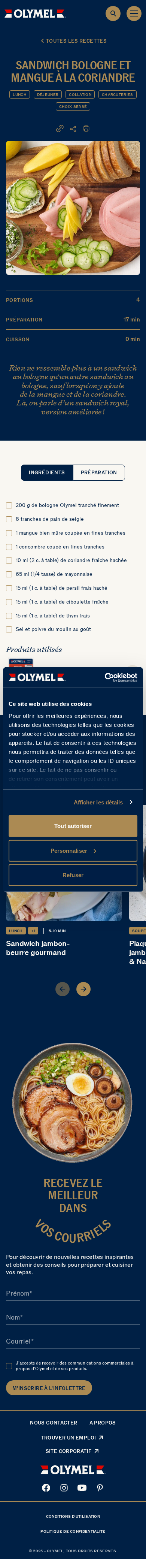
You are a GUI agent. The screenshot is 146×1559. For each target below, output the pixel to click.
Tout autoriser (72, 826)
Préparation (99, 472)
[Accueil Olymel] (35, 13)
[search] (113, 13)
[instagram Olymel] (64, 1487)
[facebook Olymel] (46, 1487)
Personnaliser (69, 850)
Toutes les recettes (76, 41)
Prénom (17, 1293)
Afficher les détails (98, 802)
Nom (13, 1317)
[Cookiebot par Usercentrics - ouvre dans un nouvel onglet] (105, 677)
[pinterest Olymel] (99, 1487)
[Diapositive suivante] (83, 989)
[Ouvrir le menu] (134, 13)
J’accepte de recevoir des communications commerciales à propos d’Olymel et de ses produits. (74, 1365)
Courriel (18, 1341)
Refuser (73, 875)
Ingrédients (47, 472)
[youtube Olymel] (81, 1487)
